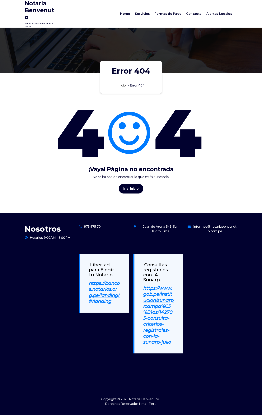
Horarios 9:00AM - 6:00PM (50, 238)
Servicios (142, 14)
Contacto (194, 14)
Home (125, 14)
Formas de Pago (168, 14)
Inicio (122, 85)
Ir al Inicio (131, 188)
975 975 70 (92, 226)
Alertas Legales (219, 14)
